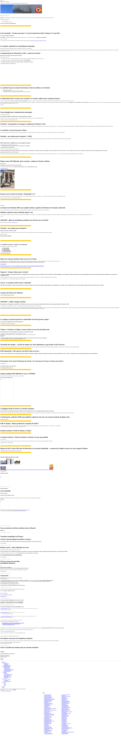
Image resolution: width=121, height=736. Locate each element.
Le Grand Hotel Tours (65, 702)
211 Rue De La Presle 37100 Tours (67, 727)
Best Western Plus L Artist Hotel (49, 714)
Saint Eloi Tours (64, 716)
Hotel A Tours (64, 699)
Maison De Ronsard (65, 708)
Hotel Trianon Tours (47, 709)
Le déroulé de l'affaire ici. (4, 168)
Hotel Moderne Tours (47, 713)
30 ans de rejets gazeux (4, 608)
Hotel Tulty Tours (47, 725)
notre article (2, 594)
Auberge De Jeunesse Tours (66, 696)
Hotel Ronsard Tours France (48, 728)
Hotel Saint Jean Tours (65, 700)
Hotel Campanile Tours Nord (66, 713)
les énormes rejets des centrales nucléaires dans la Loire (38, 40)
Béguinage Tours (64, 717)
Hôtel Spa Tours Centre (47, 722)
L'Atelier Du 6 (64, 720)
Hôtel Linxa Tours (64, 710)
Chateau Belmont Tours (48, 694)
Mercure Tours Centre (47, 698)
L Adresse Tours (64, 722)
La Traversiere (64, 724)
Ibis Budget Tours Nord (48, 700)
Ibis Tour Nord (46, 712)
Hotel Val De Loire (47, 707)
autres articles (2, 205)
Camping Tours (46, 710)
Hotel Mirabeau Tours (65, 705)
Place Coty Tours (64, 729)
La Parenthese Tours (65, 730)
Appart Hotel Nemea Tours (66, 703)
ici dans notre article (14, 222)
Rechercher (2, 689)
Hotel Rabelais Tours (65, 725)
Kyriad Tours (46, 706)
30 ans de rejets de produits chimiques (6, 616)
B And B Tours (64, 718)
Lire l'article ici (3, 264)
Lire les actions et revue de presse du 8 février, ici (7, 323)
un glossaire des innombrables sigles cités (8, 624)
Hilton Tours (46, 702)
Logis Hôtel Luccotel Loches (66, 723)
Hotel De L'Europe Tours (65, 728)
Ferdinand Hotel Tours (47, 731)
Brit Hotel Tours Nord (47, 701)
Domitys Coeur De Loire (65, 709)
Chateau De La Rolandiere (66, 701)
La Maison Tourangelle (47, 732)
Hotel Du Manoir (64, 714)
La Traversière (64, 731)
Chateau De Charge (65, 733)
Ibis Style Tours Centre (47, 727)
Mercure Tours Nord (47, 695)
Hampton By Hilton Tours (48, 703)
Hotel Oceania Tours (47, 721)
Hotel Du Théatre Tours (48, 719)
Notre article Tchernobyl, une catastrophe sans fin (8, 63)
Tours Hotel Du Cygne (65, 706)
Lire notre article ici (3, 363)
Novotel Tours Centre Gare (48, 697)
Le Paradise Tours (64, 719)
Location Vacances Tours (48, 730)
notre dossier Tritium (3, 596)
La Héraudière (64, 721)
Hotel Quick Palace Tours (48, 711)
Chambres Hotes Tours (47, 723)
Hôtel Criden (46, 724)
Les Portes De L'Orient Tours (66, 707)
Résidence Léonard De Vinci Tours (67, 711)
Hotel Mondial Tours (47, 705)
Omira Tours (64, 697)
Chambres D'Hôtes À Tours (48, 733)
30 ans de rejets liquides (4, 612)
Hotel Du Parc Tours (65, 698)
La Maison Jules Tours (47, 717)
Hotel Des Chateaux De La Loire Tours (50, 708)
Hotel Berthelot (46, 729)
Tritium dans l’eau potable (8, 594)
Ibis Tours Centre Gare (47, 696)
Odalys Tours (64, 695)
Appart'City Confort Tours (66, 694)
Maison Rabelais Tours (65, 732)
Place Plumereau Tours (47, 720)
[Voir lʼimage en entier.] (3, 469)
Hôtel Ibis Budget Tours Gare (48, 699)
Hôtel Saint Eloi (64, 712)
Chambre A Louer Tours (48, 716)
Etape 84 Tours (46, 718)
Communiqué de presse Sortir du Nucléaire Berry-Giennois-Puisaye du (11, 450)
